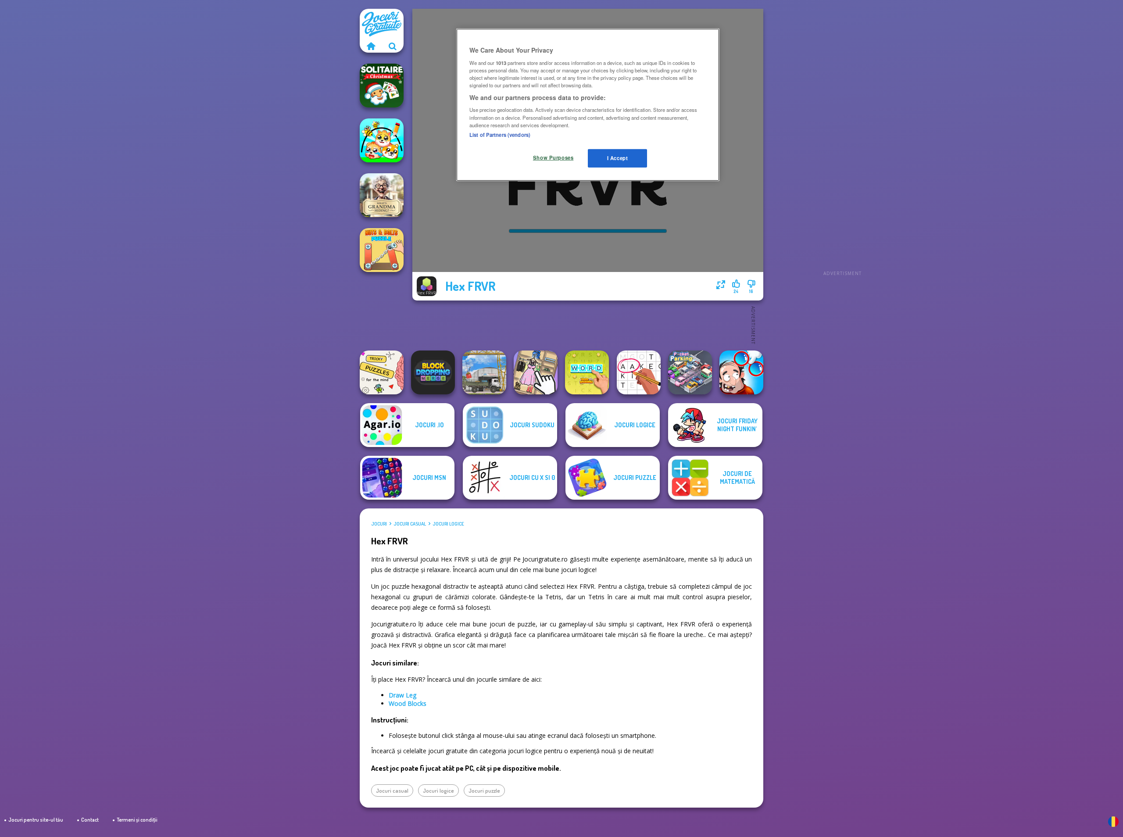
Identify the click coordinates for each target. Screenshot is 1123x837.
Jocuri (379, 524)
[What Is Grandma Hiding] (382, 195)
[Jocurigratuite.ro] (371, 46)
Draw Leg (402, 695)
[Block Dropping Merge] (433, 372)
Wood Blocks (407, 703)
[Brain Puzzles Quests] (382, 372)
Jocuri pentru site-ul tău (35, 819)
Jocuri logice (448, 524)
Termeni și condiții (137, 819)
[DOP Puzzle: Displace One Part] (741, 372)
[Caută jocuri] (393, 46)
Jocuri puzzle (484, 790)
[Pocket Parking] (690, 372)
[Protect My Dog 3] (382, 140)
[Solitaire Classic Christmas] (382, 85)
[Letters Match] (639, 372)
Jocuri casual (409, 524)
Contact (90, 819)
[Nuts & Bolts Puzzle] (382, 250)
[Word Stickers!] (587, 372)
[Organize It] (536, 372)
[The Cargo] (484, 372)
